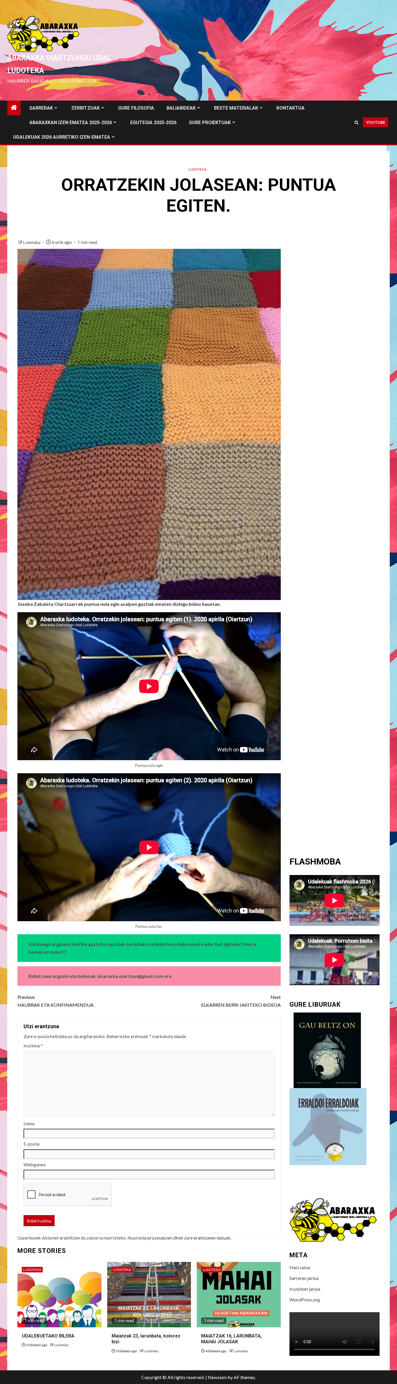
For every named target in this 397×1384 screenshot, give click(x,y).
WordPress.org (304, 1299)
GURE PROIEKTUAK (210, 122)
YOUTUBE (375, 122)
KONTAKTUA (290, 108)
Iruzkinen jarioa (304, 1289)
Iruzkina (33, 1045)
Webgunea (34, 1164)
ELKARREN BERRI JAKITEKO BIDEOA (241, 1001)
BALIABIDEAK (181, 108)
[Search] (356, 122)
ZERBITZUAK (85, 108)
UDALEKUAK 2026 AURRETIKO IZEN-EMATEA (61, 137)
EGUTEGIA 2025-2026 (153, 122)
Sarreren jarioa (304, 1278)
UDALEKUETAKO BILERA (48, 1336)
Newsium (217, 1377)
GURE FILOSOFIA (136, 108)
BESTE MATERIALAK (236, 108)
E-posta (31, 1144)
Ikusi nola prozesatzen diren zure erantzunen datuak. (179, 1237)
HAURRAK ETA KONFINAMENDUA (55, 1001)
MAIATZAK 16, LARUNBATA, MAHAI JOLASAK (231, 1339)
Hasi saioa (299, 1267)
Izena (29, 1123)
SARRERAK (41, 108)
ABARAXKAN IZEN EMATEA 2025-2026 (70, 122)
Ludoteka (197, 169)
